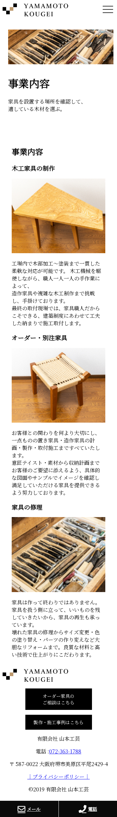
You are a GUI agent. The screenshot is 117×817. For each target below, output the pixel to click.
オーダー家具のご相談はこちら (58, 699)
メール (34, 809)
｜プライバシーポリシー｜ (58, 776)
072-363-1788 (65, 751)
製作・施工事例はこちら (58, 722)
